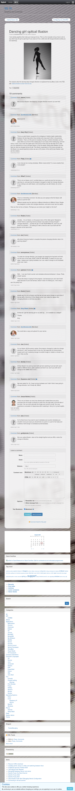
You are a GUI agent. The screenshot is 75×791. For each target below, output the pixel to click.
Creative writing (12, 680)
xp (64, 576)
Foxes (9, 686)
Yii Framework (12, 653)
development (52, 571)
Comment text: (18, 472)
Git (8, 631)
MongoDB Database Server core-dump (19, 771)
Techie (8, 717)
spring (23, 576)
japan (44, 573)
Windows (10, 706)
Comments (21, 739)
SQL (9, 673)
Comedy (10, 678)
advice (11, 571)
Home (10, 2)
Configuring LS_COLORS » (61, 20)
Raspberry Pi (13, 700)
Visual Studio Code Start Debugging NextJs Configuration (25, 778)
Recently (11, 584)
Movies (10, 691)
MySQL (10, 640)
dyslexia (57, 571)
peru (60, 573)
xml (63, 576)
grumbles (26, 573)
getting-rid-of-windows (16, 573)
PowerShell (11, 669)
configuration (43, 571)
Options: (20, 501)
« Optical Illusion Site (12, 20)
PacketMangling (13, 728)
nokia (58, 573)
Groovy (10, 660)
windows (57, 576)
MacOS (10, 704)
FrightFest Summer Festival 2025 (18, 767)
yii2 (66, 576)
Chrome (10, 625)
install (41, 573)
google (22, 573)
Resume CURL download (15, 764)
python (12, 576)
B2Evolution (11, 623)
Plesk (7, 713)
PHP (9, 667)
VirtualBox (11, 649)
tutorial (44, 576)
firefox (9, 573)
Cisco (9, 697)
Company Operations (12, 654)
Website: (20, 466)
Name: (21, 455)
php (63, 573)
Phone (8, 708)
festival (66, 571)
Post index (11, 586)
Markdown (29, 509)
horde (35, 573)
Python (10, 671)
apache (15, 571)
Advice (8, 620)
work (61, 576)
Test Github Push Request (16, 769)
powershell (8, 576)
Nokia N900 (11, 711)
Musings (12, 682)
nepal (55, 573)
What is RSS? (9, 743)
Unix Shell (11, 675)
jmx (50, 573)
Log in (68, 2)
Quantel (10, 643)
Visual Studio (11, 651)
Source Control (12, 645)
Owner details (12, 592)
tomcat (41, 576)
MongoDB (11, 636)
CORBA (10, 618)
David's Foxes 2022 (14, 775)
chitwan (33, 571)
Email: (21, 460)
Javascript (11, 664)
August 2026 (37, 535)
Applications (9, 621)
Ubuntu (12, 702)
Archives (11, 588)
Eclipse (10, 629)
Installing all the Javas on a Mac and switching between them (26, 766)
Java (9, 662)
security (19, 576)
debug (47, 571)
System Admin (10, 715)
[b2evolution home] (9, 754)
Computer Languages (12, 656)
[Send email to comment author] (30, 159)
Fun (7, 677)
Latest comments (13, 590)
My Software (11, 638)
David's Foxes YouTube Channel (17, 773)
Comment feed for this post (38, 522)
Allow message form (31, 503)
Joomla (10, 632)
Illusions (34, 34)
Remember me (29, 501)
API (7, 616)
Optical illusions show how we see (21, 83)
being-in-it (19, 571)
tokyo (38, 576)
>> (43, 548)
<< (31, 548)
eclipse (61, 571)
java (48, 573)
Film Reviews (11, 684)
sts (26, 576)
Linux (9, 699)
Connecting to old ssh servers (17, 780)
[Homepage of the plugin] (32, 472)
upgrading (52, 576)
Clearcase (11, 627)
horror (38, 573)
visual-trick (16, 88)
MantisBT (10, 634)
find (7, 573)
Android (10, 710)
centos (29, 571)
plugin (65, 573)
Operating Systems (11, 695)
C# (8, 658)
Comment (14, 97)
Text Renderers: (18, 509)
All (6, 614)
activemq (8, 571)
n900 (52, 573)
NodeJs (10, 666)
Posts (15, 739)
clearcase (37, 571)
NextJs (10, 642)
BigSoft (3, 2)
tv (46, 576)
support (31, 576)
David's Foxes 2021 (14, 777)
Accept (70, 789)
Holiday (10, 688)
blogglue (25, 571)
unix (48, 576)
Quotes (10, 693)
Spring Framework (13, 647)
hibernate (31, 573)
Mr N (16, 2)
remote (15, 576)
